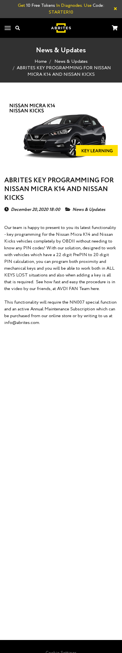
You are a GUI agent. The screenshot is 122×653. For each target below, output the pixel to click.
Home (41, 61)
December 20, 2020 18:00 (35, 210)
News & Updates (71, 61)
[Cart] (114, 28)
